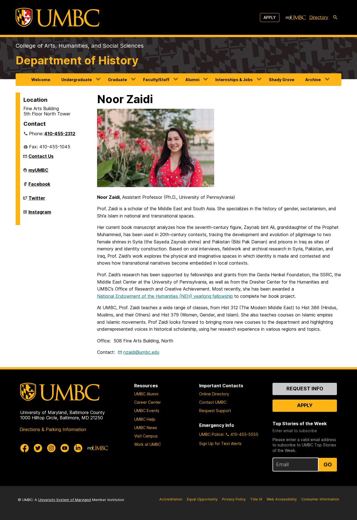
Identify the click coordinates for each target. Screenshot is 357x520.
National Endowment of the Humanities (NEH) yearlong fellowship (165, 296)
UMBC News (145, 427)
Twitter (36, 200)
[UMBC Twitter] (38, 448)
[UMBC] (57, 17)
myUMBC (38, 172)
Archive (313, 79)
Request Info (304, 388)
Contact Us (41, 156)
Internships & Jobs (234, 79)
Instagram (39, 214)
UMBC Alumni (146, 393)
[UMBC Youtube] (65, 448)
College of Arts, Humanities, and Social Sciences (80, 45)
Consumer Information (320, 499)
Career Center (147, 402)
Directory (318, 17)
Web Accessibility (282, 499)
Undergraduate (76, 79)
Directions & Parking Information (53, 429)
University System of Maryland (64, 500)
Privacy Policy (234, 499)
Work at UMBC (147, 444)
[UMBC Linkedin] (78, 448)
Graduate (117, 79)
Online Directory (214, 393)
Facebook (39, 186)
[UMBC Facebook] (24, 448)
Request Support (215, 410)
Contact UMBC (212, 402)
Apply (270, 17)
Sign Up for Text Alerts (220, 443)
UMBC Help (144, 419)
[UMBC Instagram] (51, 448)
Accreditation (170, 499)
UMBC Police (211, 434)
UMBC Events (146, 410)
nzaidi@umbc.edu (141, 352)
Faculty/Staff (156, 79)
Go (328, 464)
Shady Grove (281, 79)
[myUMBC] (295, 17)
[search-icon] (335, 17)
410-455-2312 (59, 133)
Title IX (256, 499)
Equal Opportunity (202, 499)
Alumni (192, 79)
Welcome (40, 79)
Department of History (77, 60)
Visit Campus (146, 436)
